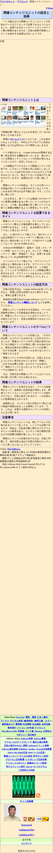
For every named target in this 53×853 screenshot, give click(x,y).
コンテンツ (26, 843)
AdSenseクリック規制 (38, 745)
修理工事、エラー (42, 720)
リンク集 (29, 731)
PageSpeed (26, 825)
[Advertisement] (26, 69)
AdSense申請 (27, 738)
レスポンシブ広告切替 (36, 759)
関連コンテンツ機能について (22, 302)
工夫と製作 (42, 717)
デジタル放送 (16, 720)
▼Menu (49, 8)
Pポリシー (22, 734)
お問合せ (47, 731)
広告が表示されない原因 (15, 745)
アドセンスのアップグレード (18, 742)
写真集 (21, 731)
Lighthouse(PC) (26, 835)
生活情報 (27, 724)
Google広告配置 (44, 749)
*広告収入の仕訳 (27, 770)
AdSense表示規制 (10, 749)
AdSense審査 (40, 738)
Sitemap (38, 731)
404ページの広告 (37, 752)
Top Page (20, 717)
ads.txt (29, 766)
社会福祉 (36, 724)
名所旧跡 (46, 724)
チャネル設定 (26, 756)
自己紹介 (32, 734)
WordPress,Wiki (9, 731)
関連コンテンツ (11, 756)
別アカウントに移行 (15, 766)
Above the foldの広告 (18, 752)
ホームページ (17, 139)
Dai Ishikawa (13, 449)
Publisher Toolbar (27, 749)
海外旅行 (12, 727)
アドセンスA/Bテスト (16, 763)
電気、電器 (31, 717)
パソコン (21, 727)
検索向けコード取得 (36, 763)
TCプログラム (40, 766)
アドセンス (40, 727)
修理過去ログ (8, 724)
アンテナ (5, 720)
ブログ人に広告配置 (14, 759)
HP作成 (30, 727)
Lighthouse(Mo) (26, 830)
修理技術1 (28, 720)
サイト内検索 (26, 801)
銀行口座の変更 (40, 742)
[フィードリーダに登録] (38, 797)
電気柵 (19, 724)
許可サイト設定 (40, 756)
